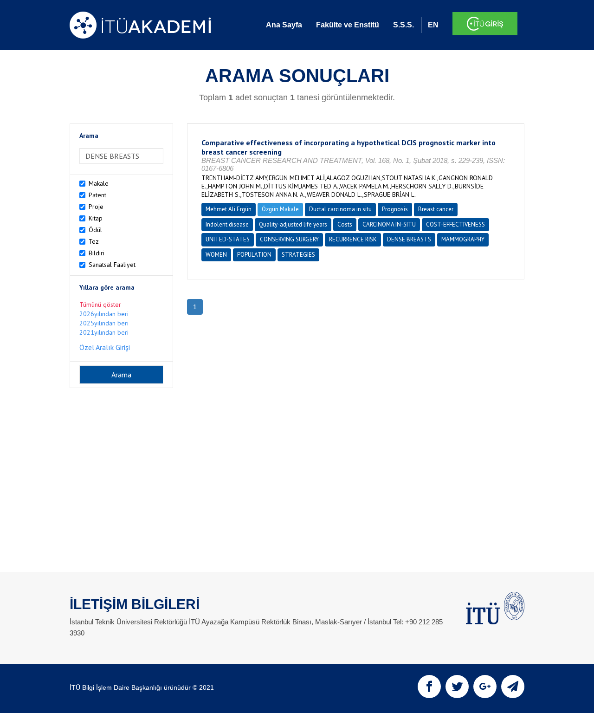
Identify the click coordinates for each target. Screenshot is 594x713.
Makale (99, 183)
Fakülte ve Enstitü (347, 25)
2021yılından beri (104, 332)
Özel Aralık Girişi (104, 347)
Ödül (95, 230)
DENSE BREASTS (409, 239)
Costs (344, 224)
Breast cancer (435, 209)
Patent (97, 195)
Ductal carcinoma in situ (340, 209)
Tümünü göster (100, 304)
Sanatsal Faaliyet (112, 264)
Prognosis (395, 209)
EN (433, 25)
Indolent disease (227, 224)
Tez (94, 241)
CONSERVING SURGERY (289, 239)
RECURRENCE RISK (353, 239)
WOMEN (216, 255)
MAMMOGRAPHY (462, 239)
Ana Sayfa (284, 25)
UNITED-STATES (228, 239)
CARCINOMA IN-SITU (389, 224)
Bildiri (96, 253)
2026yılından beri (104, 314)
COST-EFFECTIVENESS (455, 224)
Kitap (96, 218)
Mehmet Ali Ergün (229, 209)
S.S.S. (403, 25)
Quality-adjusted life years (293, 224)
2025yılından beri (104, 323)
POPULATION (254, 255)
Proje (96, 206)
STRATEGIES (298, 255)
